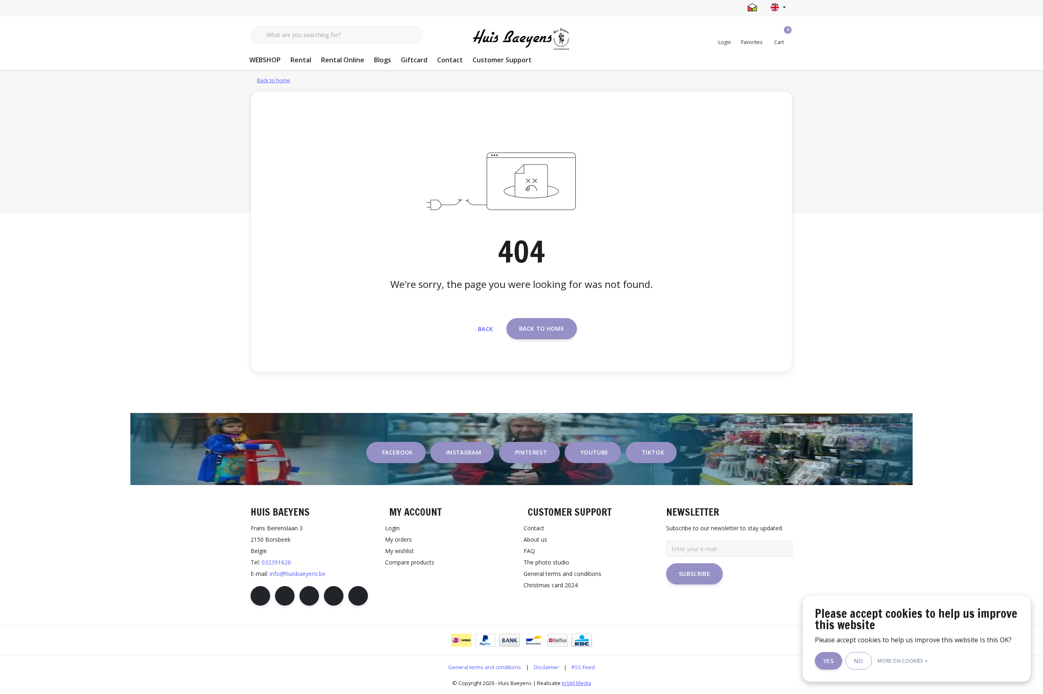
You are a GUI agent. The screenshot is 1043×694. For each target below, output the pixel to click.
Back (485, 329)
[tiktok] (358, 596)
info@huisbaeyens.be (298, 574)
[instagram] (285, 596)
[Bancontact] (533, 640)
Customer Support (502, 59)
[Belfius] (557, 640)
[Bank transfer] (509, 640)
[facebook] (260, 596)
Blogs (382, 59)
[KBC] (581, 640)
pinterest (531, 452)
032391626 (276, 562)
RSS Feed (583, 667)
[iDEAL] (461, 640)
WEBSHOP (265, 59)
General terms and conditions (484, 667)
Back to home (541, 328)
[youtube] (333, 596)
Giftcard (414, 59)
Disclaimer (546, 667)
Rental (300, 59)
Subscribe (694, 574)
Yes (828, 661)
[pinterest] (309, 596)
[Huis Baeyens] (522, 39)
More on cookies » (903, 660)
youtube (594, 452)
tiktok (653, 452)
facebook (397, 452)
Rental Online (342, 59)
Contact (450, 59)
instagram (463, 452)
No (858, 661)
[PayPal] (485, 640)
